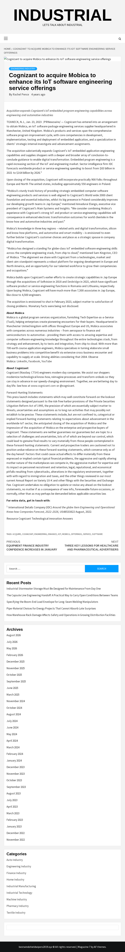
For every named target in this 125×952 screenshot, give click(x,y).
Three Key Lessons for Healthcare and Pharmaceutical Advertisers (91, 545)
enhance (52, 534)
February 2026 (15, 655)
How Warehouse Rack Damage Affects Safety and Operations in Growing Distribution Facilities (61, 615)
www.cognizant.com (43, 386)
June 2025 (12, 688)
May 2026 (12, 648)
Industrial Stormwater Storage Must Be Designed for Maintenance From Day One (54, 588)
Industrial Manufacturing (21, 886)
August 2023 (14, 793)
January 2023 (14, 826)
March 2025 (13, 694)
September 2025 (16, 681)
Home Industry (15, 879)
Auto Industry (15, 860)
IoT (59, 534)
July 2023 (12, 800)
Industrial (62, 15)
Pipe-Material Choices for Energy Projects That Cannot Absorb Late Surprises (51, 608)
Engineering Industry (23, 69)
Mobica (66, 534)
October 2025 (14, 675)
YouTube (46, 361)
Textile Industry (16, 912)
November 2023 (16, 774)
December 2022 (16, 833)
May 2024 (12, 734)
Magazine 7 (84, 946)
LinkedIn (22, 361)
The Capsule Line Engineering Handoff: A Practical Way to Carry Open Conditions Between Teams (62, 595)
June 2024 (12, 727)
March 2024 (13, 747)
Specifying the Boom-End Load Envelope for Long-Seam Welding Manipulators (52, 602)
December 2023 (16, 767)
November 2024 (16, 701)
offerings (76, 534)
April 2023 (12, 806)
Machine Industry (17, 899)
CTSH (34, 372)
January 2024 (14, 760)
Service (87, 534)
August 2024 (14, 714)
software (97, 534)
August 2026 (14, 635)
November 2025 (16, 668)
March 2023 (13, 813)
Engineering (40, 534)
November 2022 (16, 839)
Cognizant (27, 534)
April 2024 (12, 740)
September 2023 (16, 787)
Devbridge (73, 281)
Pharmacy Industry (18, 906)
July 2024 (12, 721)
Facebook (34, 361)
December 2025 (16, 661)
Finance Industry (16, 873)
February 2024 (15, 754)
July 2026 (12, 642)
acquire (17, 534)
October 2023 (14, 780)
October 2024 (14, 708)
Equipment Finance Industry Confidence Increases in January (32, 545)
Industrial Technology (19, 893)
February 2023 (15, 820)
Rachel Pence (21, 94)
